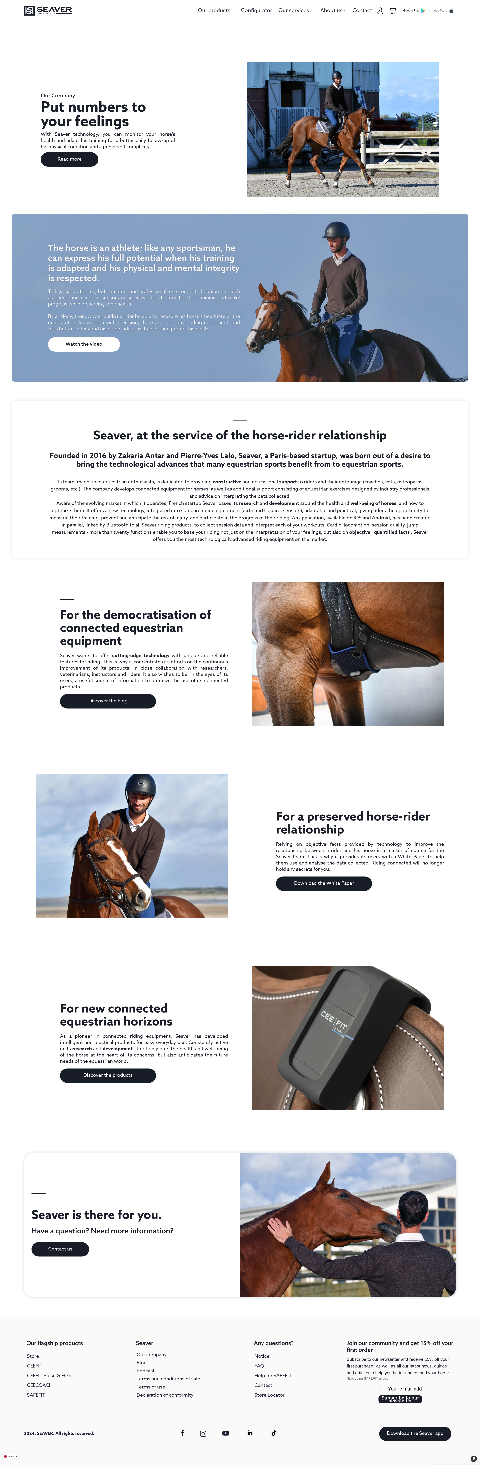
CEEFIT (34, 1366)
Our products (214, 10)
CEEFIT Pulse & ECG (49, 1376)
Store (33, 1356)
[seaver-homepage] (48, 11)
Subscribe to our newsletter (400, 1399)
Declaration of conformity (165, 1395)
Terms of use (151, 1387)
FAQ (259, 1366)
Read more (70, 159)
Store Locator (269, 1395)
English (11, 1456)
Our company (152, 1355)
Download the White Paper (324, 883)
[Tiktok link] (274, 1433)
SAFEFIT (36, 1395)
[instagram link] (203, 1434)
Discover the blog (108, 701)
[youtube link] (226, 1437)
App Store (440, 10)
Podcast (146, 1371)
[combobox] (10, 1456)
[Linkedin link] (250, 1433)
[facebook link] (182, 1433)
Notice (262, 1356)
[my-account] (380, 11)
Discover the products (108, 1075)
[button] (216, 11)
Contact (263, 1385)
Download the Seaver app (415, 1433)
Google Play (411, 10)
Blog (142, 1363)
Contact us (60, 1249)
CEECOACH (40, 1385)
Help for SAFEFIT (273, 1376)
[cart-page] (392, 11)
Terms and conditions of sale (168, 1379)
